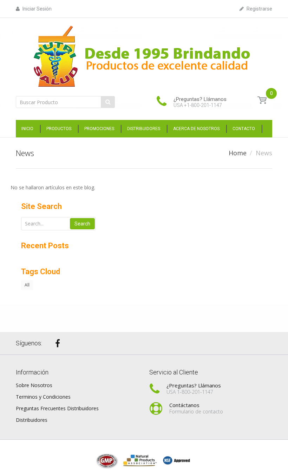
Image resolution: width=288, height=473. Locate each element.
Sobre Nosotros (34, 385)
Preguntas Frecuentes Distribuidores (57, 408)
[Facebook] (57, 343)
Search (82, 224)
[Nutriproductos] (144, 56)
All (27, 285)
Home (238, 153)
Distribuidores (31, 420)
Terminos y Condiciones (43, 396)
